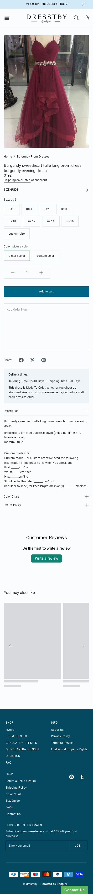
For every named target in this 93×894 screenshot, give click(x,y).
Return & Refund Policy (21, 781)
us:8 (64, 209)
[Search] (76, 18)
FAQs (9, 807)
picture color (17, 255)
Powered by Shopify (54, 884)
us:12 (32, 221)
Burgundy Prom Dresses (33, 156)
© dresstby (30, 884)
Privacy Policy (60, 736)
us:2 (11, 209)
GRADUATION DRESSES (21, 743)
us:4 (29, 209)
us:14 (51, 221)
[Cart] (87, 18)
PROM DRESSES (16, 736)
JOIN (78, 845)
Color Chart (11, 496)
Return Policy (12, 505)
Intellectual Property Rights (69, 749)
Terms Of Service (62, 743)
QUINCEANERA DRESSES (22, 749)
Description (11, 411)
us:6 (46, 209)
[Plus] (41, 272)
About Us (57, 729)
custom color (45, 255)
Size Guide (13, 800)
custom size (17, 233)
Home (8, 156)
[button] (8, 18)
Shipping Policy (16, 787)
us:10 (12, 221)
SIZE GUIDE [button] (11, 189)
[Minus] (12, 272)
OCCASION (13, 756)
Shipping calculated (17, 180)
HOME (10, 729)
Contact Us (13, 814)
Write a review (46, 558)
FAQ (8, 762)
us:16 (70, 221)
